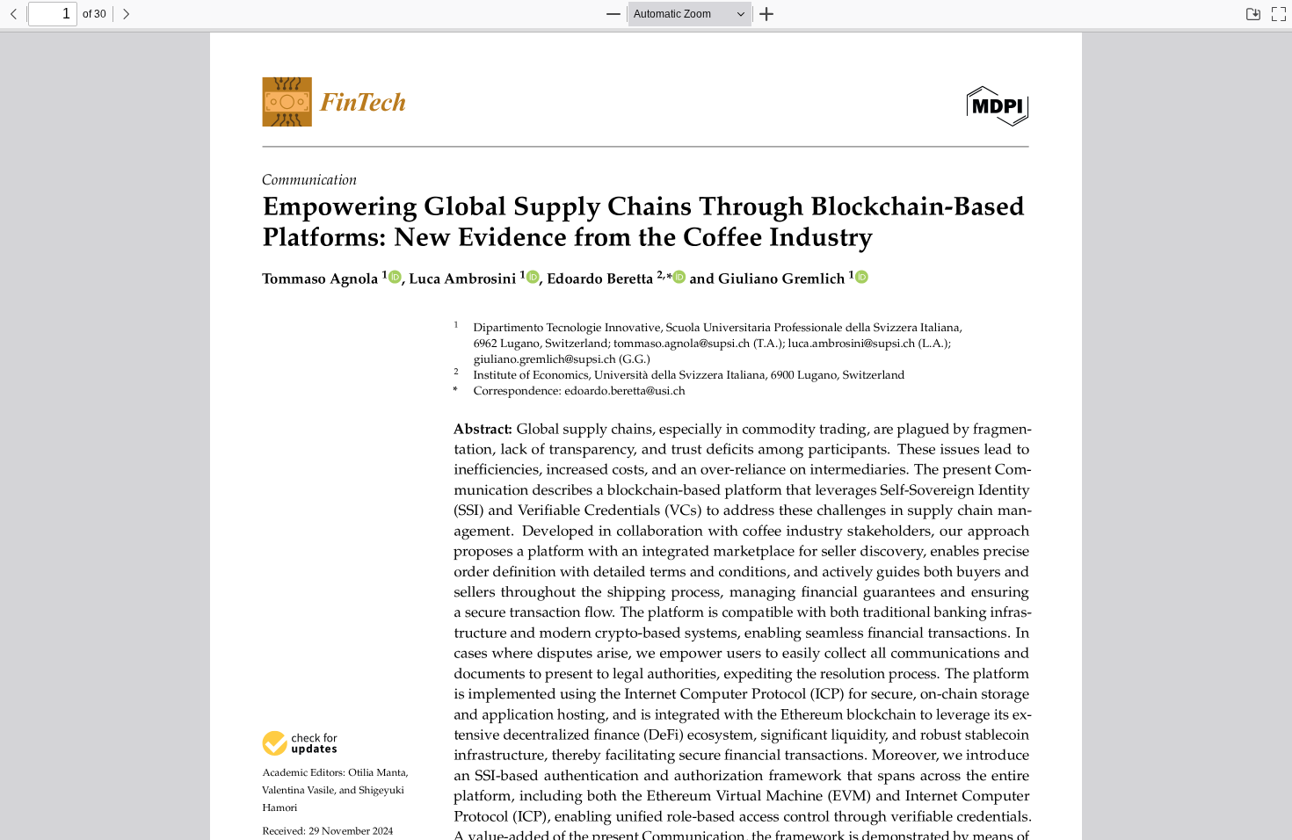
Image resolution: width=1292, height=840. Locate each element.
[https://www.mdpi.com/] (998, 102)
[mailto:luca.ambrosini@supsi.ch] (836, 343)
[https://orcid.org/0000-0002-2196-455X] (678, 279)
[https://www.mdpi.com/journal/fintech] (334, 102)
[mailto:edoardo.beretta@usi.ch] (615, 390)
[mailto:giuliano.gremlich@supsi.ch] (541, 359)
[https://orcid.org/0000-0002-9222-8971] (533, 279)
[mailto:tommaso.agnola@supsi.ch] (672, 343)
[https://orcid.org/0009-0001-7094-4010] (861, 279)
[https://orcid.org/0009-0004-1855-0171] (395, 279)
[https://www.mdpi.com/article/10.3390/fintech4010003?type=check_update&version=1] (299, 743)
